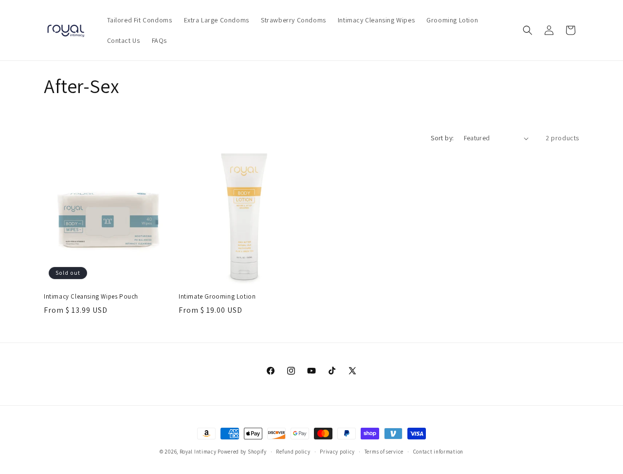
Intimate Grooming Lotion (217, 297)
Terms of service (384, 451)
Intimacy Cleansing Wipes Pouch (91, 297)
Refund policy (293, 451)
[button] (527, 30)
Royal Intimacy (198, 451)
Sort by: (442, 137)
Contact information (438, 451)
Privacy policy (337, 451)
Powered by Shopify (242, 451)
